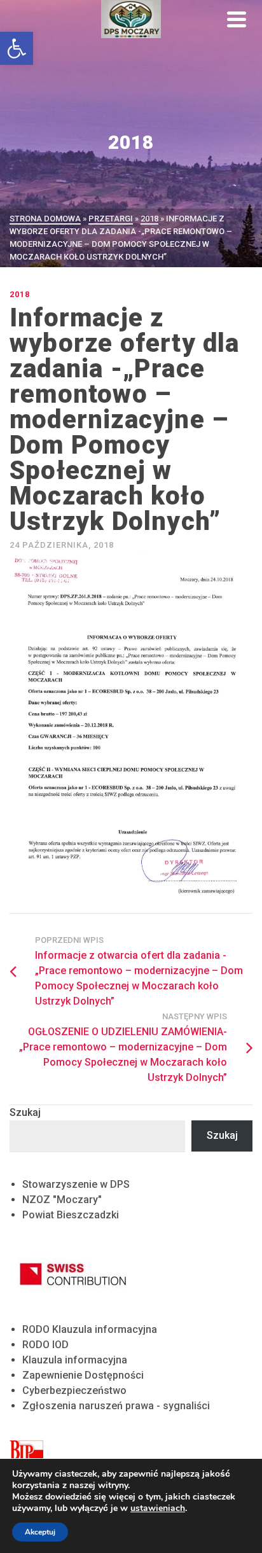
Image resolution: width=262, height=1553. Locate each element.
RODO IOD (45, 1345)
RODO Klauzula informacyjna (89, 1329)
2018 (20, 294)
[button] (16, 48)
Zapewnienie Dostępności (83, 1375)
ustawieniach (157, 1508)
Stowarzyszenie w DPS (76, 1184)
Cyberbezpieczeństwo (74, 1390)
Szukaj (25, 1112)
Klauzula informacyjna (74, 1360)
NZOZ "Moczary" (62, 1200)
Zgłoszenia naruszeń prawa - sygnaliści (116, 1406)
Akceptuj (40, 1532)
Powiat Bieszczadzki (70, 1215)
